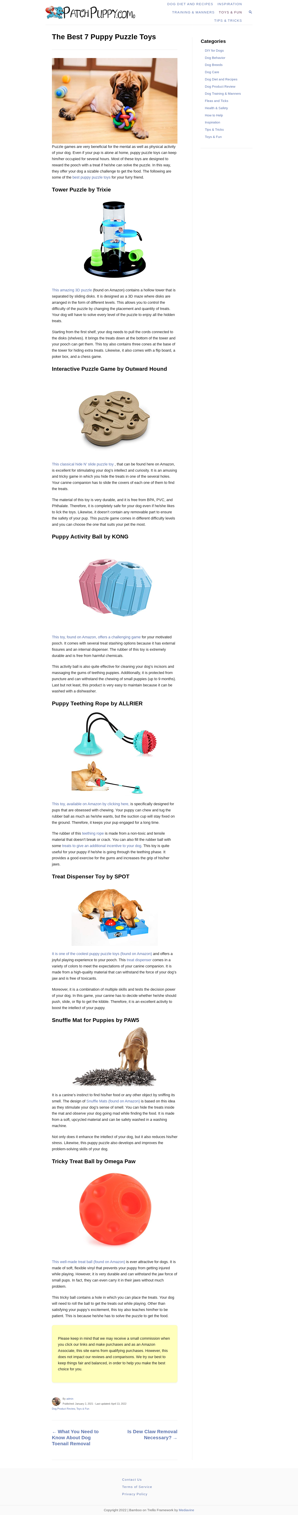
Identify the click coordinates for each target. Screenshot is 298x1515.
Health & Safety (216, 108)
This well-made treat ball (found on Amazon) (88, 1262)
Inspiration (212, 122)
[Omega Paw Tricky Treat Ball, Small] (114, 1211)
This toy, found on (66, 637)
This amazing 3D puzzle (72, 290)
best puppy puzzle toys (91, 177)
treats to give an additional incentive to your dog (101, 846)
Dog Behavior (215, 58)
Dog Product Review (63, 1408)
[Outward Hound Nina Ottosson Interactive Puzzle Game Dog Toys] (114, 415)
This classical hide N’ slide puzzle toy (83, 464)
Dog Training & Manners (223, 93)
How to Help (214, 115)
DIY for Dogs (214, 50)
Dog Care (212, 72)
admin (69, 1398)
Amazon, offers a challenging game (111, 637)
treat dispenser (139, 960)
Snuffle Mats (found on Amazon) (113, 1101)
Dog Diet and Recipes (221, 79)
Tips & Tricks (214, 129)
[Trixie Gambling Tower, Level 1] (114, 239)
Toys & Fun (82, 1408)
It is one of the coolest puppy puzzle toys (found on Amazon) (102, 954)
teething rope (93, 833)
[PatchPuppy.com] (93, 12)
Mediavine (186, 1510)
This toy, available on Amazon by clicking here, (90, 804)
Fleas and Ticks (216, 101)
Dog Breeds (214, 65)
